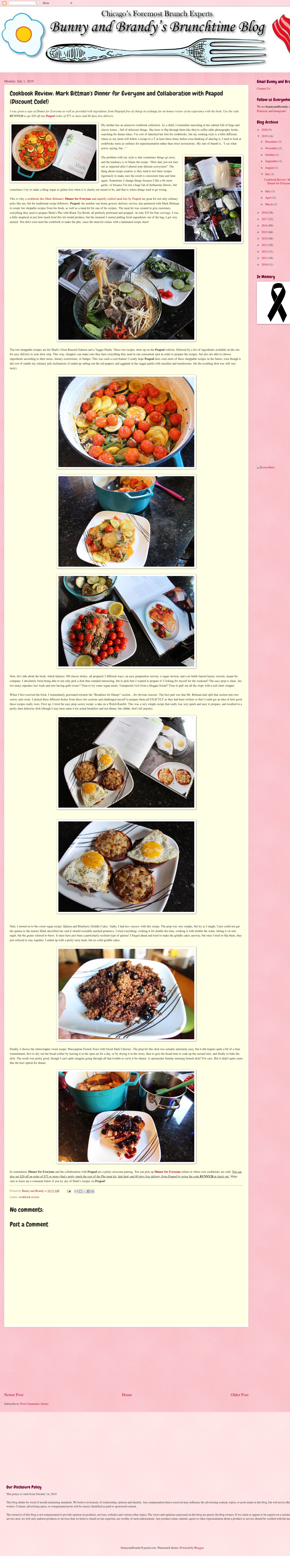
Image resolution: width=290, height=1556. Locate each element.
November (271, 148)
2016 (265, 225)
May (268, 191)
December (271, 141)
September (272, 161)
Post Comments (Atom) (34, 1404)
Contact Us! (264, 88)
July (268, 174)
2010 (265, 264)
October (270, 155)
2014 (265, 238)
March (269, 204)
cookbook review (29, 1197)
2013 (265, 245)
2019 (265, 136)
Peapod (50, 116)
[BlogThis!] (80, 1191)
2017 (265, 219)
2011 (265, 258)
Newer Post (13, 1394)
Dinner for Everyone (168, 1171)
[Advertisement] (126, 1359)
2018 (265, 212)
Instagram (279, 111)
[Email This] (76, 1191)
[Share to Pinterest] (92, 1191)
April (268, 198)
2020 (265, 130)
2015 (265, 232)
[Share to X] (84, 1191)
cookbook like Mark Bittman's (59, 199)
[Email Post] (69, 1191)
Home (127, 1394)
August (269, 168)
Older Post (239, 1394)
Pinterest (262, 111)
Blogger (199, 1548)
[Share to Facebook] (88, 1191)
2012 (265, 251)
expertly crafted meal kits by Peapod (119, 199)
